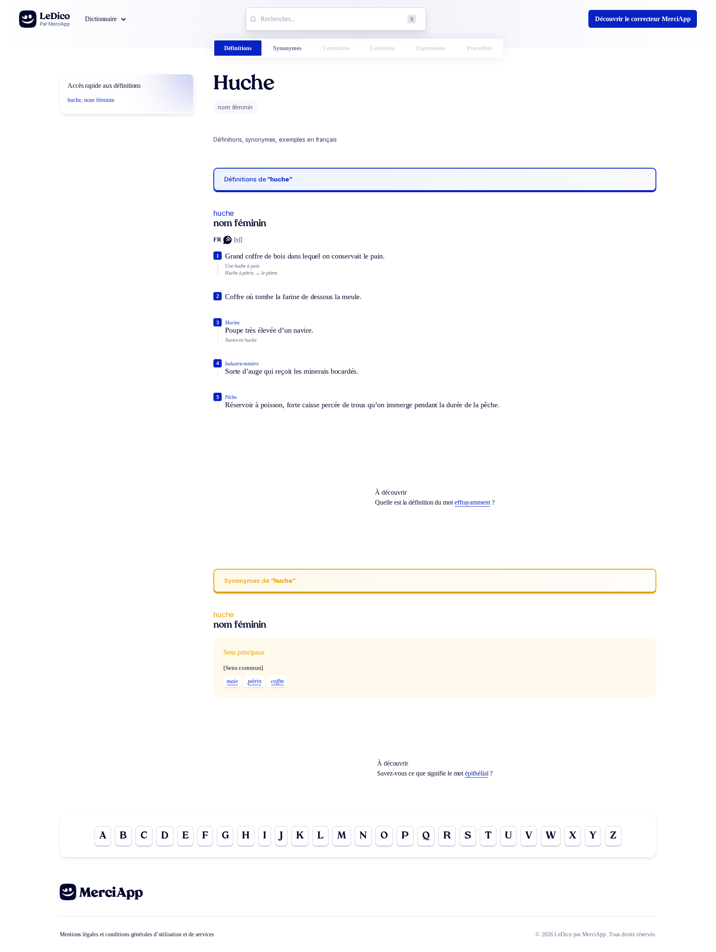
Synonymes (287, 48)
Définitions (238, 48)
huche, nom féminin (91, 100)
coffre (277, 681)
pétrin (254, 681)
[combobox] (336, 19)
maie (232, 681)
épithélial (476, 773)
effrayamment (472, 502)
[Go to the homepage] (44, 19)
